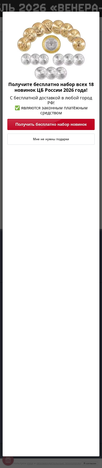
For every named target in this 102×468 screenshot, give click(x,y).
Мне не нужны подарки (51, 139)
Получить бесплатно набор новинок (51, 124)
